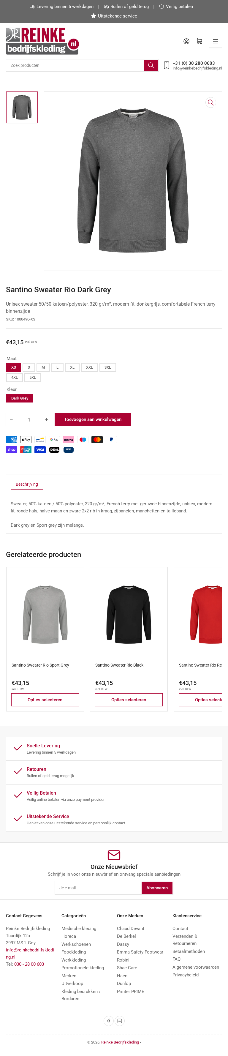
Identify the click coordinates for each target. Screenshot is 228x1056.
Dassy (123, 944)
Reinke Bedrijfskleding (120, 1042)
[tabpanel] (114, 514)
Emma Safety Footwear (140, 952)
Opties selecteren (45, 700)
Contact (180, 928)
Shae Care (127, 967)
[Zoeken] (151, 65)
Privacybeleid (185, 975)
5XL (32, 377)
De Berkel (126, 936)
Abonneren (157, 888)
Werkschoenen (76, 944)
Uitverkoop (72, 983)
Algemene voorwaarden (195, 967)
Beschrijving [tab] (27, 484)
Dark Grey (19, 398)
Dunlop (124, 983)
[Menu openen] (215, 41)
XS (13, 367)
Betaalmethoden (188, 951)
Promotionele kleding (82, 967)
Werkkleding (73, 960)
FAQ (176, 959)
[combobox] (82, 65)
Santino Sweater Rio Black (119, 665)
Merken (68, 975)
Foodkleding (73, 952)
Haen (122, 975)
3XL (107, 367)
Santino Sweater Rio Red (201, 665)
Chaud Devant (130, 928)
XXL (89, 367)
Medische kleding (78, 928)
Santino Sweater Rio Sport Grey (40, 665)
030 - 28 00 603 (29, 964)
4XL (14, 377)
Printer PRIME (130, 991)
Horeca (68, 936)
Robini (123, 960)
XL (72, 367)
